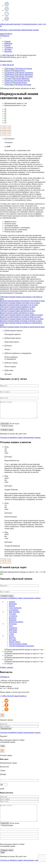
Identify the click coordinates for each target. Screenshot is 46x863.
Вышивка (12, 620)
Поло (11, 626)
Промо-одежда (14, 642)
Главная (7, 41)
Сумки (11, 634)
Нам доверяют (14, 612)
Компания (8, 43)
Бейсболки (13, 630)
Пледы (11, 636)
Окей (2, 746)
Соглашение (13, 610)
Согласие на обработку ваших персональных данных (20, 437)
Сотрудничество (15, 608)
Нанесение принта (16, 622)
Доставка (8, 49)
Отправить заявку (7, 850)
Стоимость (8, 47)
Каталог (7, 45)
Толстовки (13, 632)
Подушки (12, 640)
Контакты (8, 51)
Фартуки (12, 638)
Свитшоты (13, 628)
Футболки (13, 624)
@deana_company (6, 667)
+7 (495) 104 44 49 (7, 696)
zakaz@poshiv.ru (6, 34)
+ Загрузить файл (6, 426)
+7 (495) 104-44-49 (7, 55)
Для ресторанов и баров (18, 644)
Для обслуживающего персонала (21, 646)
